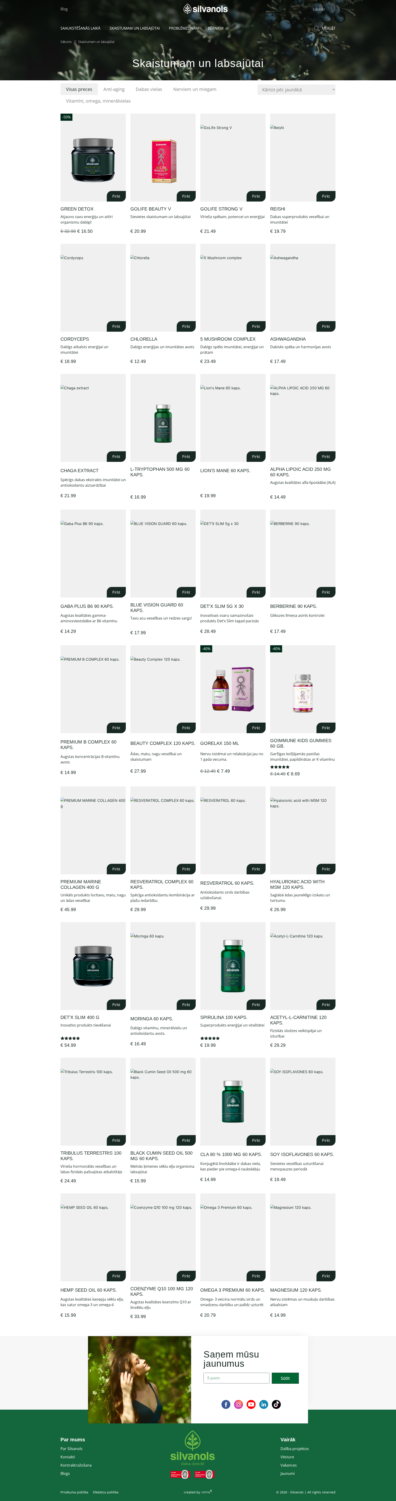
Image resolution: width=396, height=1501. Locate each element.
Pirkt (116, 196)
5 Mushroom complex (228, 339)
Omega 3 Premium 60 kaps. (232, 1290)
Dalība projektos (294, 1448)
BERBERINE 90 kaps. (293, 606)
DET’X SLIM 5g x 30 (222, 606)
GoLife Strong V (221, 208)
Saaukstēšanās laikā (80, 28)
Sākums (66, 41)
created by (192, 1492)
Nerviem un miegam (195, 89)
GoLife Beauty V (150, 208)
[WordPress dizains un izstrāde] (206, 1491)
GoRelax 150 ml (219, 743)
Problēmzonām (184, 28)
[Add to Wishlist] (121, 118)
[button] (323, 9)
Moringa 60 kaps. (151, 1018)
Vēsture (287, 1456)
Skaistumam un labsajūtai (135, 28)
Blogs (65, 1473)
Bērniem (215, 28)
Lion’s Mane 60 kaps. (225, 470)
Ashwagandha (288, 339)
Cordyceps (74, 339)
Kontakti (67, 1456)
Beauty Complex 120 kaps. (162, 743)
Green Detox (77, 208)
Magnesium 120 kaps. (296, 1290)
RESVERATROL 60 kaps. (227, 883)
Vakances (288, 1465)
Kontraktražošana (76, 1465)
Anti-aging (114, 89)
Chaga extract (79, 470)
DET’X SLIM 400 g (79, 1017)
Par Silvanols (71, 1448)
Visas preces (79, 89)
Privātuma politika (74, 1492)
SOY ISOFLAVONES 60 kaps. (302, 1154)
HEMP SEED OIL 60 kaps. (88, 1290)
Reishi (277, 208)
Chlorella (143, 339)
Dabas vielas (149, 89)
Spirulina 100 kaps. (224, 1017)
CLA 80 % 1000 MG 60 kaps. (231, 1154)
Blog (64, 8)
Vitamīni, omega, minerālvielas (98, 101)
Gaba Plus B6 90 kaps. (87, 606)
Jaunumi (287, 1473)
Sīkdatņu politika (105, 1492)
